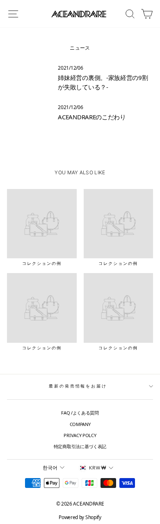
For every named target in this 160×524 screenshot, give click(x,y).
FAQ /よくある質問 (80, 413)
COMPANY (80, 424)
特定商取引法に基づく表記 (80, 446)
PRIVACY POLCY (80, 435)
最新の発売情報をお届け (78, 386)
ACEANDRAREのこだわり (92, 117)
